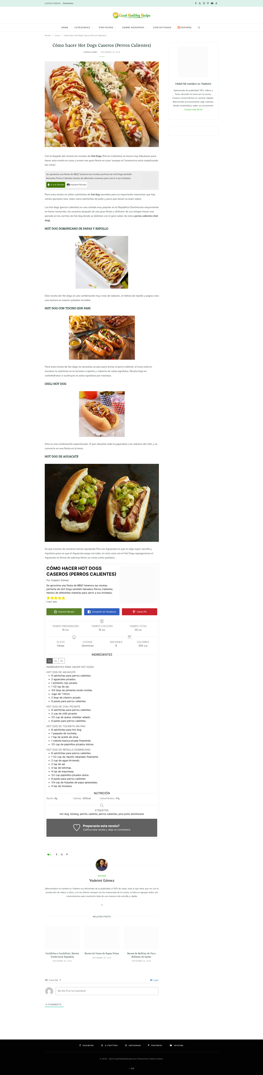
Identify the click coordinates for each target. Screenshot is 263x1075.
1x (49, 660)
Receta (48, 35)
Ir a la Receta (57, 184)
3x (61, 660)
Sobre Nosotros (133, 27)
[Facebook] (56, 854)
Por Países (106, 27)
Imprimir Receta (78, 184)
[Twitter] (62, 854)
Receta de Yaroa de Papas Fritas (102, 953)
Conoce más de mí (193, 109)
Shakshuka (68, 3)
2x (55, 660)
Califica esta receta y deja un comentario (106, 829)
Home (64, 27)
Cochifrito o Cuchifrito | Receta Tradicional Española (62, 955)
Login (155, 980)
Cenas (57, 35)
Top (132, 1068)
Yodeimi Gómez (90, 52)
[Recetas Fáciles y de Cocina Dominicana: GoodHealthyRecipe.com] (131, 15)
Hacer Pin (141, 611)
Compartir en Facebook (103, 611)
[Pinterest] (67, 854)
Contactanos (162, 27)
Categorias (82, 27)
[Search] (198, 27)
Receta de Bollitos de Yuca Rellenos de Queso (141, 955)
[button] (48, 598)
